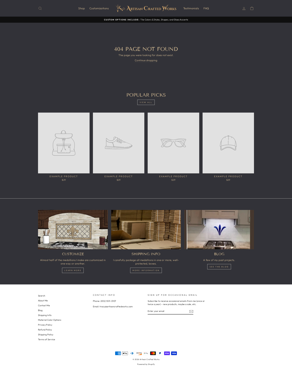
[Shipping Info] (146, 229)
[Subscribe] (191, 311)
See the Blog (219, 267)
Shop (81, 8)
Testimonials (191, 8)
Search (41, 295)
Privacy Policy (45, 324)
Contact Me (44, 305)
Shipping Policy (45, 334)
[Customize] (73, 229)
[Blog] (219, 229)
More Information (146, 270)
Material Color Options (49, 320)
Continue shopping (146, 60)
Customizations (99, 8)
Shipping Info (45, 315)
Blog (40, 310)
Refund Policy (45, 329)
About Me (43, 300)
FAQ (206, 8)
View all (146, 102)
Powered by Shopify (146, 364)
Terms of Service (46, 339)
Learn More (72, 270)
